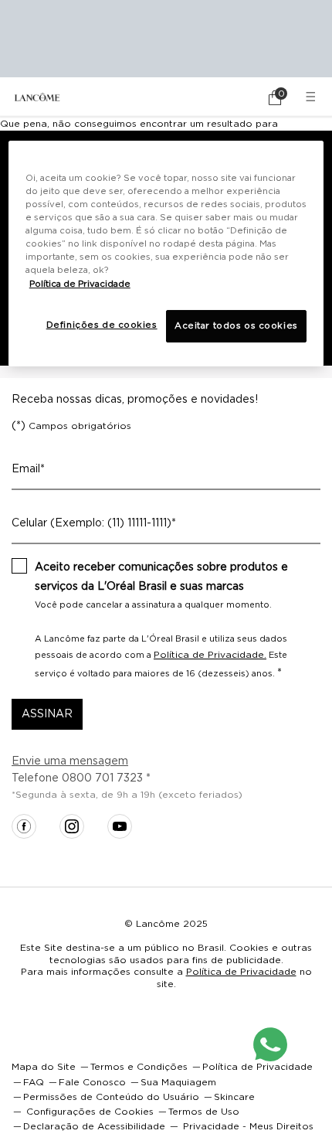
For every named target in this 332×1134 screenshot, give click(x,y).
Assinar (47, 714)
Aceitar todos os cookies (236, 326)
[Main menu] (312, 97)
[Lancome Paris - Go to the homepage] (37, 97)
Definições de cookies (102, 325)
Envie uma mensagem (70, 761)
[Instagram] (71, 826)
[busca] (232, 97)
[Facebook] (24, 826)
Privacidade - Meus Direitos (248, 1126)
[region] (166, 253)
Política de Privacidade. (210, 654)
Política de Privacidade (241, 971)
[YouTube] (119, 826)
